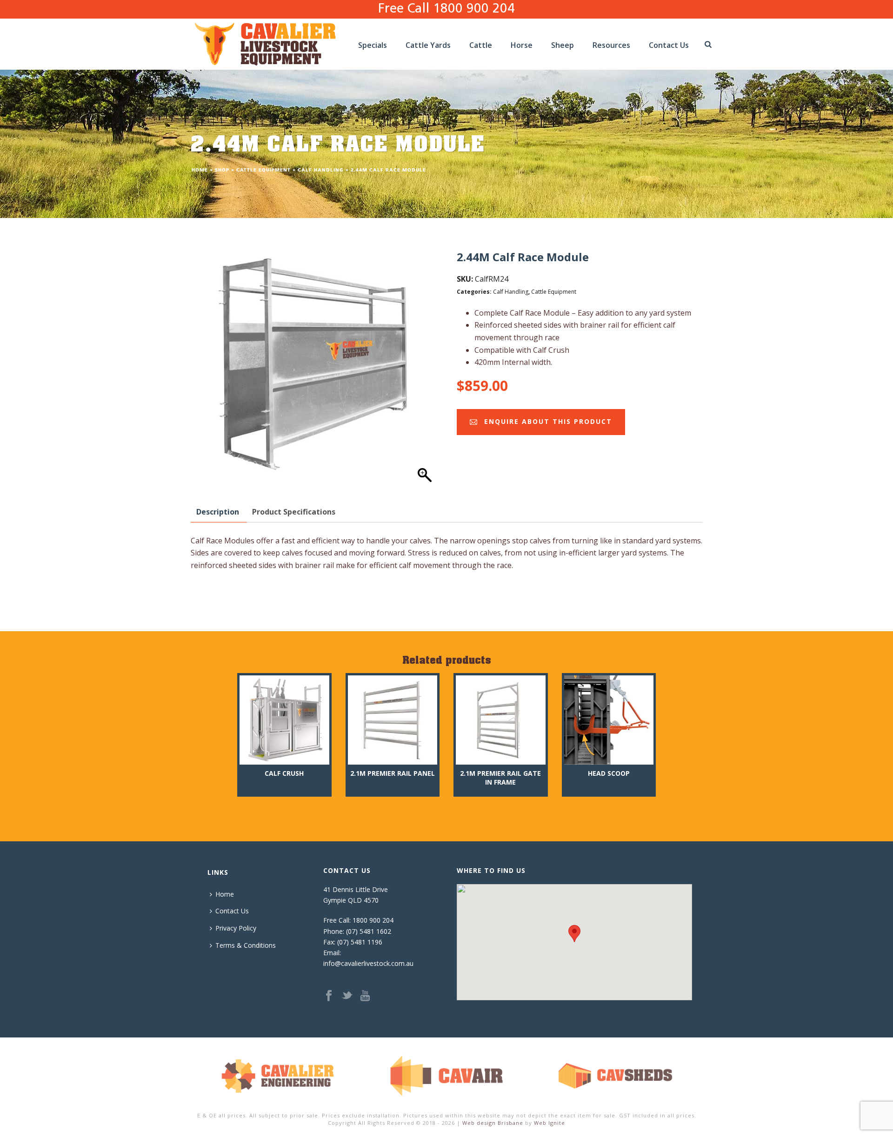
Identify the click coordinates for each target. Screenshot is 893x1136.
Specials (372, 45)
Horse (522, 45)
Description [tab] (217, 512)
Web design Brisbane (492, 1122)
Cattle (480, 45)
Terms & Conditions (245, 945)
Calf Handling (321, 170)
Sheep (562, 45)
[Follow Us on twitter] (347, 996)
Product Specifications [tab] (293, 512)
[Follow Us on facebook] (328, 996)
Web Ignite (549, 1122)
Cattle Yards (428, 45)
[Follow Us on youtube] (365, 996)
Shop (222, 170)
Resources (611, 45)
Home (200, 170)
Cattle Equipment (263, 170)
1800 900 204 (373, 920)
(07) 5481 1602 (368, 931)
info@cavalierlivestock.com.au (368, 963)
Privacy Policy (235, 928)
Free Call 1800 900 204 (446, 9)
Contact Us (669, 45)
